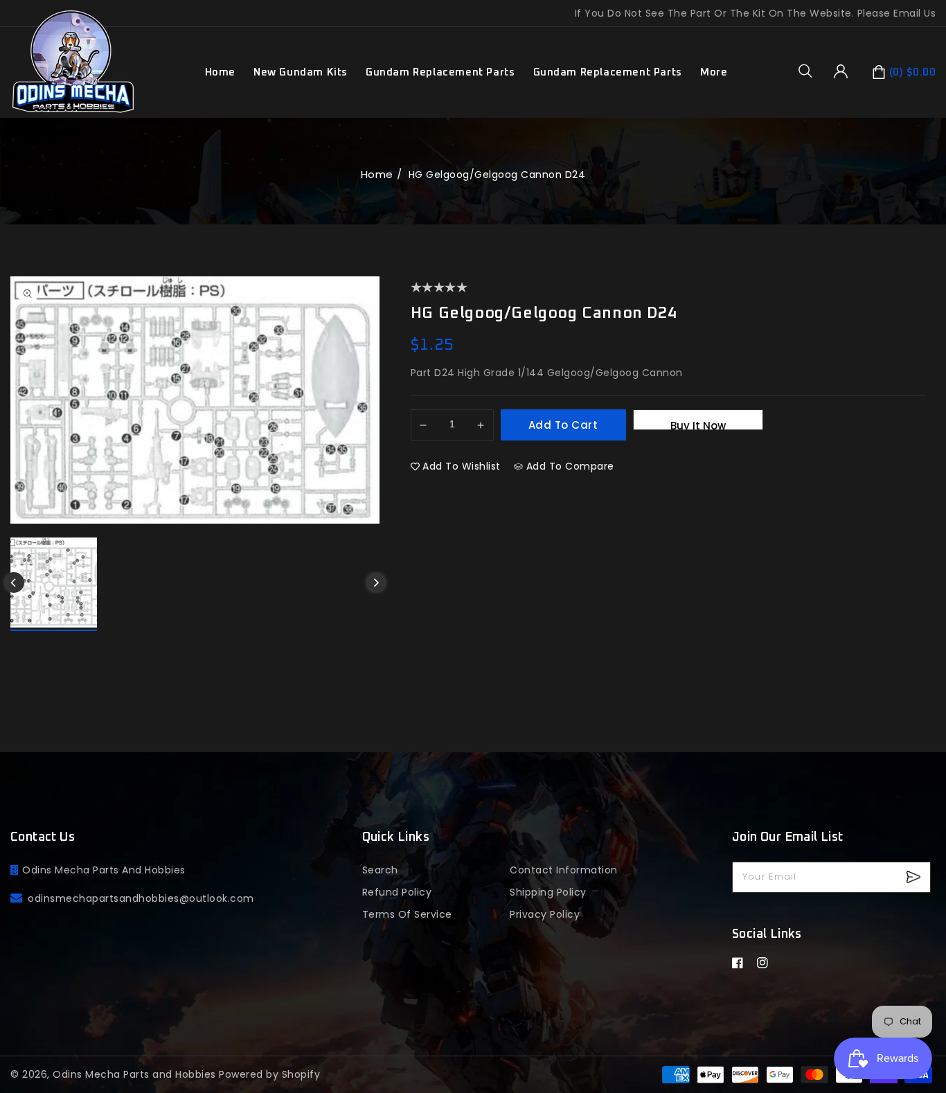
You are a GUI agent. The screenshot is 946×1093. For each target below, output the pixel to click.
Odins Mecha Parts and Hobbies (134, 1074)
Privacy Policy (545, 914)
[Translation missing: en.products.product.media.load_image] (53, 584)
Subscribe (915, 877)
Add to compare (570, 466)
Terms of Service (407, 914)
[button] (810, 70)
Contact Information (564, 870)
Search (380, 870)
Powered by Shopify (269, 1074)
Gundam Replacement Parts (440, 72)
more (713, 72)
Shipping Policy (548, 892)
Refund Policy (397, 892)
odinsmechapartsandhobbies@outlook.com (141, 898)
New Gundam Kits (300, 72)
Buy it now (698, 424)
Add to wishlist (461, 466)
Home (377, 174)
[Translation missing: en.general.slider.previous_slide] (13, 582)
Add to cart (563, 425)
